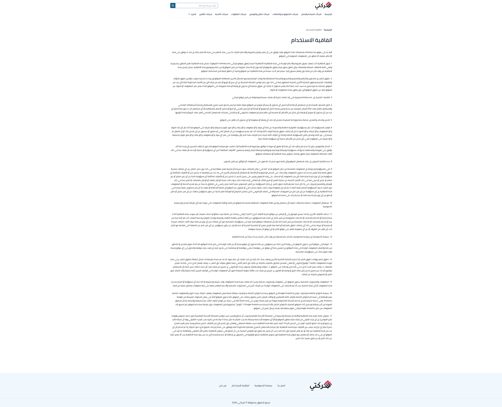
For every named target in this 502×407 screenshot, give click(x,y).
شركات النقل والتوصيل (259, 14)
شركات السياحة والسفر (311, 14)
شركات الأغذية (221, 14)
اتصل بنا (281, 385)
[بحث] (172, 5)
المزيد (193, 14)
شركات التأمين (205, 14)
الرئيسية (328, 14)
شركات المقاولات (238, 14)
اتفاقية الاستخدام (240, 385)
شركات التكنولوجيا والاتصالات (285, 14)
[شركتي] (323, 6)
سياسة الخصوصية (263, 385)
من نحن (223, 385)
